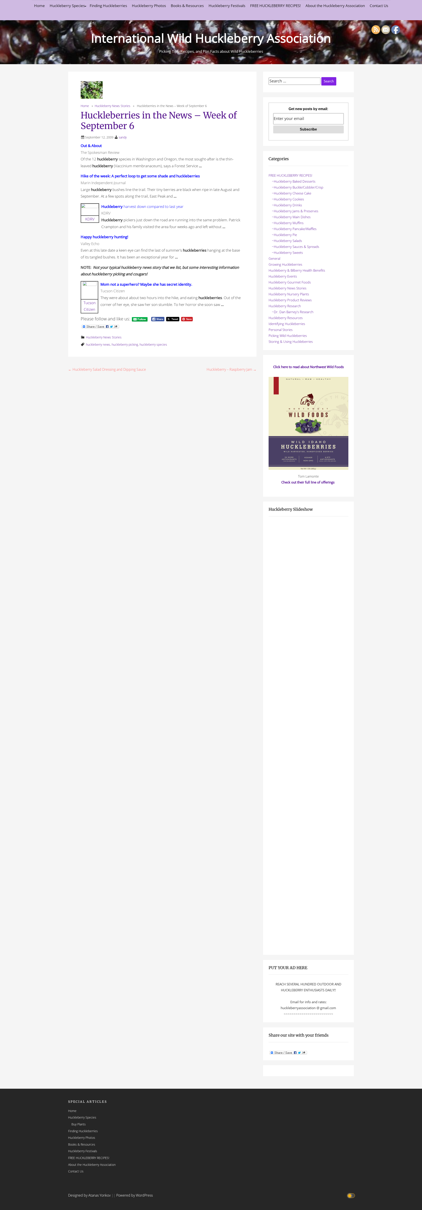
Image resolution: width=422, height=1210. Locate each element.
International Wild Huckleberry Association (211, 38)
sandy (123, 137)
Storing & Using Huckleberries (291, 341)
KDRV (90, 219)
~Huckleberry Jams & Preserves (295, 211)
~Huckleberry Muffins (288, 223)
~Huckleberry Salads (287, 240)
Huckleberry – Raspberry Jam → (231, 369)
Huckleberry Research (285, 306)
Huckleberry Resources (286, 318)
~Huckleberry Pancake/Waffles (294, 229)
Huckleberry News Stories (112, 106)
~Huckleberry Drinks (287, 205)
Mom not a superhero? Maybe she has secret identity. (146, 284)
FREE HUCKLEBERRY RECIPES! (275, 5)
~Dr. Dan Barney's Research (292, 312)
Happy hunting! (104, 236)
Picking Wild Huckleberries (288, 335)
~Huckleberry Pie (284, 235)
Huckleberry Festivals (227, 5)
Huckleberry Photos (149, 5)
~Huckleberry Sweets (287, 252)
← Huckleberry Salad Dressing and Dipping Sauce (107, 369)
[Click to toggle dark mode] (352, 1195)
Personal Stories (281, 329)
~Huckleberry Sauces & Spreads (295, 246)
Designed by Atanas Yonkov (89, 1195)
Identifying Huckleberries (287, 324)
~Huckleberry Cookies (288, 199)
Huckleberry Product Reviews (290, 300)
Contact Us (379, 5)
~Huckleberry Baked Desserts (293, 181)
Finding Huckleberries (108, 5)
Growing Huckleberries (285, 264)
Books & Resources (187, 5)
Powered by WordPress (134, 1195)
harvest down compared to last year (142, 206)
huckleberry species (153, 344)
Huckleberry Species (67, 5)
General (274, 258)
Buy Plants (78, 1124)
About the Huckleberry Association (335, 5)
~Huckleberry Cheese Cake (291, 193)
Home (39, 5)
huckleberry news (98, 344)
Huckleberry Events (283, 276)
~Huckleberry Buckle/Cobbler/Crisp (297, 187)
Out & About (91, 145)
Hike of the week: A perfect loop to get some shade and (140, 175)
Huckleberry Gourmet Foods (290, 282)
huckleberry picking (125, 344)
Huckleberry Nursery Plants (289, 294)
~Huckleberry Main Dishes (291, 217)
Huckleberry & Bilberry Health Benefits (297, 270)
